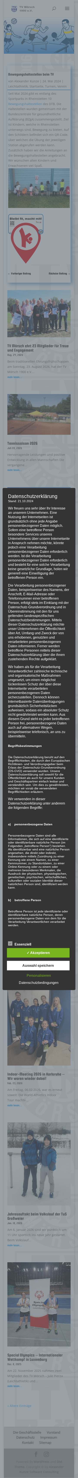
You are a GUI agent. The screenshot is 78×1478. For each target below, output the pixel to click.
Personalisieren (39, 975)
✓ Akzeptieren (38, 953)
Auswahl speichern (38, 965)
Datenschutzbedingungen (38, 983)
